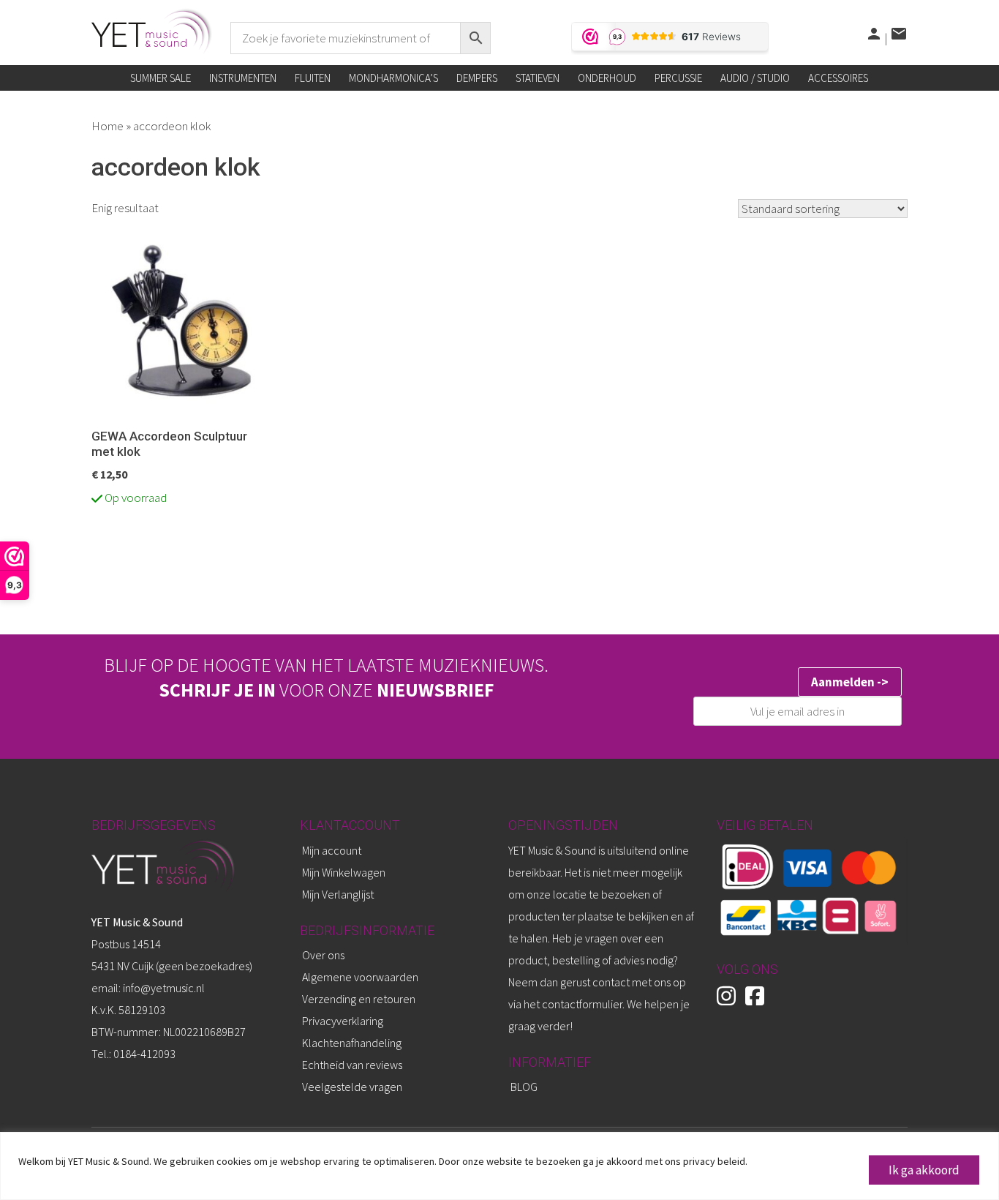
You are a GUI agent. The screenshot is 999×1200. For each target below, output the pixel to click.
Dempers (476, 78)
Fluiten (313, 78)
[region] (499, 1166)
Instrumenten (242, 78)
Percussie (678, 78)
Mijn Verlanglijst (338, 894)
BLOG (524, 1086)
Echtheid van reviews (352, 1064)
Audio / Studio (755, 78)
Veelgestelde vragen (352, 1086)
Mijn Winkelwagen (343, 872)
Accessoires (838, 78)
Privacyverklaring (342, 1020)
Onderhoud (607, 78)
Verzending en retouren (358, 998)
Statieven (537, 78)
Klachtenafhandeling (352, 1042)
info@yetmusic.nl (163, 987)
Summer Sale (160, 78)
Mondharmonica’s (393, 78)
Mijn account (331, 850)
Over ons (323, 955)
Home (107, 126)
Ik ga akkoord (924, 1170)
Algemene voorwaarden (360, 977)
